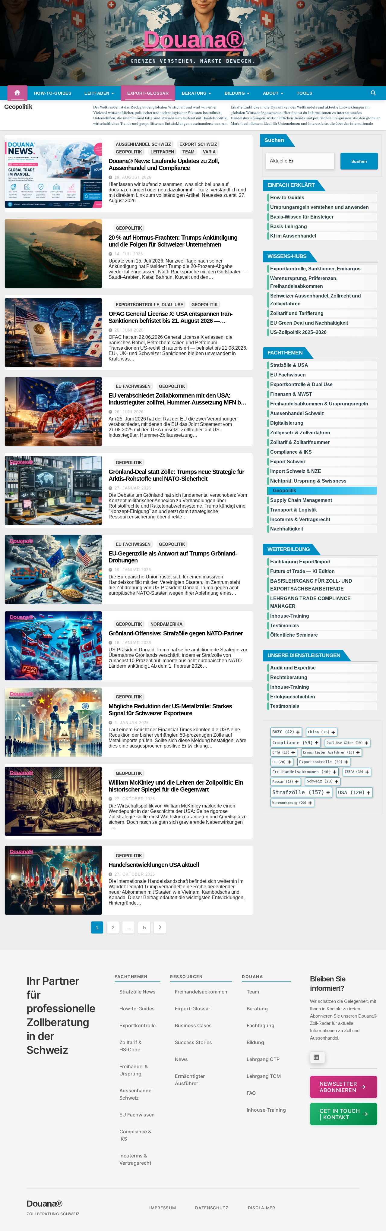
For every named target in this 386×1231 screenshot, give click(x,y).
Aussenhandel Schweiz (143, 144)
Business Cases (193, 1025)
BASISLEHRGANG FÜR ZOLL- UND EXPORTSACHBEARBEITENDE (311, 584)
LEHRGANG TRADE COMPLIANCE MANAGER (310, 602)
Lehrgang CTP (263, 1059)
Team (188, 151)
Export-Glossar (148, 93)
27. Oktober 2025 (135, 799)
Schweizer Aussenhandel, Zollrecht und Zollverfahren (315, 299)
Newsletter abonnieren (338, 1087)
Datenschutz (211, 1207)
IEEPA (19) (353, 772)
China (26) (319, 732)
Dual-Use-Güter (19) (345, 743)
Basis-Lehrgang (288, 226)
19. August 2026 (133, 177)
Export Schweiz (198, 144)
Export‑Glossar (192, 1009)
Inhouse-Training (289, 616)
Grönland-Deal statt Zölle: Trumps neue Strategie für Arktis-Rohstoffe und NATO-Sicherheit (176, 475)
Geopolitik (129, 151)
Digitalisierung (286, 423)
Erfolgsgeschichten (292, 696)
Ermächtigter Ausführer (190, 1079)
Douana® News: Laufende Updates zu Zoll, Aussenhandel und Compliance (164, 164)
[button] (373, 93)
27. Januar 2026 (133, 488)
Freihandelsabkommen (201, 992)
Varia (209, 151)
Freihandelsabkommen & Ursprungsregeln (319, 403)
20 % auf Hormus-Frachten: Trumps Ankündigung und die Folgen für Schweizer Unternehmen (173, 241)
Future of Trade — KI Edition (302, 571)
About (271, 93)
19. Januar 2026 (133, 570)
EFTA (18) (281, 752)
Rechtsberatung (288, 677)
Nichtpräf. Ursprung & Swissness (308, 480)
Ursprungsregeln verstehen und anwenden (319, 207)
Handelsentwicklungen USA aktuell (154, 864)
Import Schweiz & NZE (295, 471)
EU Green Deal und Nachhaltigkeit (309, 323)
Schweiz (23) (320, 781)
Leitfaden (97, 93)
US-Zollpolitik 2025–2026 (298, 332)
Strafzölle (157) (298, 792)
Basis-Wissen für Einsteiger (302, 216)
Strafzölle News (137, 992)
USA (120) (351, 792)
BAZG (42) (283, 731)
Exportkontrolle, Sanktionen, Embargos (315, 268)
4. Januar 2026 (132, 722)
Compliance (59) (292, 742)
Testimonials (284, 625)
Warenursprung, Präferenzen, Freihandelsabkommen (303, 282)
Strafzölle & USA (289, 365)
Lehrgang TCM (264, 1076)
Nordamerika (166, 624)
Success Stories (193, 1042)
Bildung (235, 93)
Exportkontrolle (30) (321, 762)
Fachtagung (260, 1025)
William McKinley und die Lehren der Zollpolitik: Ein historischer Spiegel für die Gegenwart (176, 786)
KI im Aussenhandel (293, 235)
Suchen (274, 140)
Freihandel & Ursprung (133, 1070)
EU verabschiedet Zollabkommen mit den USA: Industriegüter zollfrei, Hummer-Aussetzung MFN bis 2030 (177, 402)
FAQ (251, 1093)
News (181, 1059)
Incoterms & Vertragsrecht (300, 519)
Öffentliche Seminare (294, 635)
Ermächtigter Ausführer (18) (328, 752)
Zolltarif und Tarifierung (297, 313)
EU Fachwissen (133, 386)
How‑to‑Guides (52, 93)
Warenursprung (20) (289, 803)
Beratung (195, 93)
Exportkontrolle (137, 1025)
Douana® (193, 39)
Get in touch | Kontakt (340, 1114)
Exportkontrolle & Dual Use (301, 384)
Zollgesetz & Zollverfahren (300, 432)
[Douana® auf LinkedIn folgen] (317, 1057)
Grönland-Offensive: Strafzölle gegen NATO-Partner (176, 633)
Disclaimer (261, 1207)
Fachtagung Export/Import (300, 561)
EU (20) (279, 762)
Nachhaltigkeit (286, 528)
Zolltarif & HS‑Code (130, 1046)
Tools (304, 93)
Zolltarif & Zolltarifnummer (300, 442)
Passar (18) (282, 782)
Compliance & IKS (291, 452)
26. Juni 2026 (129, 330)
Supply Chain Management (301, 500)
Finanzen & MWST (291, 394)
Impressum (162, 1207)
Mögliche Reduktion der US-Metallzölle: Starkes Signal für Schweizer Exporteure (170, 709)
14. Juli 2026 (129, 254)
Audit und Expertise (293, 667)
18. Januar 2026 (133, 643)
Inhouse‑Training (266, 1110)
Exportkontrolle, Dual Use (149, 304)
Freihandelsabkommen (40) (301, 771)
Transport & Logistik (293, 509)
